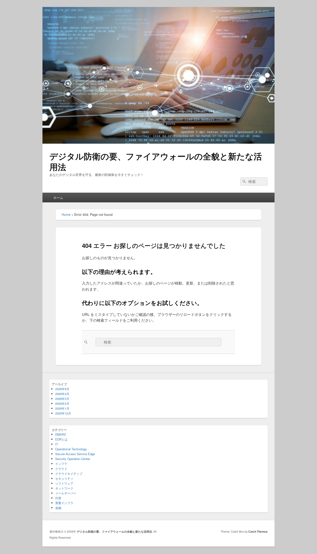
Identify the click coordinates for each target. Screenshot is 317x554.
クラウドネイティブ (68, 473)
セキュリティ (64, 478)
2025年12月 (63, 413)
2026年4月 (62, 394)
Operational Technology (71, 449)
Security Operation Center (72, 459)
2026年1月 (62, 408)
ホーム (58, 197)
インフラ (61, 463)
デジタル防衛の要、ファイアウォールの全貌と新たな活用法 (155, 161)
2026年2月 (62, 403)
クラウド (61, 469)
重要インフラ (64, 503)
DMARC (60, 434)
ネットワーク (64, 488)
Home (66, 214)
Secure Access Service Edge (75, 454)
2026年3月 (62, 398)
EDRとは (61, 439)
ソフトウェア (64, 483)
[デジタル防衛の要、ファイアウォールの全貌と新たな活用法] (158, 142)
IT (56, 444)
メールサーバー (65, 493)
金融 (58, 507)
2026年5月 (62, 389)
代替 (58, 498)
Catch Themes (258, 531)
